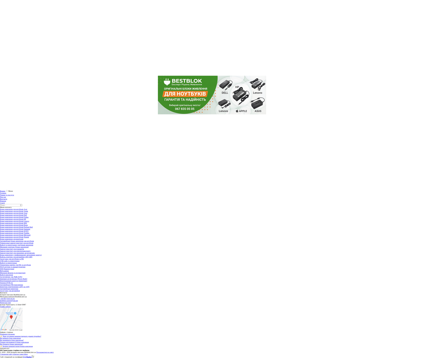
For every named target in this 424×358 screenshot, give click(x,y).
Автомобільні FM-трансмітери (11, 285)
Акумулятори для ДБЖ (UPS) (11, 277)
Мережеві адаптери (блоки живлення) (14, 247)
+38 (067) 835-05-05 (7, 299)
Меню (10, 191)
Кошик (3, 191)
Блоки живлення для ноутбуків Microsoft (15, 235)
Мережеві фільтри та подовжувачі (12, 273)
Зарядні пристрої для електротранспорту (15, 251)
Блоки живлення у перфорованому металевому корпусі (21, 255)
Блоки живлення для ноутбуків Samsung (15, 229)
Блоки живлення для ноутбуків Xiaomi (14, 237)
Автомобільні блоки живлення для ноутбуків (17, 241)
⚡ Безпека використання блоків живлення (16, 346)
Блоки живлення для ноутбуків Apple (14, 211)
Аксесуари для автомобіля (10, 291)
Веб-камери (4, 271)
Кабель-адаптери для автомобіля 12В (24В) (16, 257)
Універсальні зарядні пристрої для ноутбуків (16, 243)
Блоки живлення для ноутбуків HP (13, 219)
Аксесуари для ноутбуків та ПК (12, 259)
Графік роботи (5, 307)
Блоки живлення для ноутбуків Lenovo (14, 221)
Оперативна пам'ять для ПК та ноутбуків (15, 265)
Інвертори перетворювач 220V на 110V (15, 287)
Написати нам (5, 303)
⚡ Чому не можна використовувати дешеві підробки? (20, 336)
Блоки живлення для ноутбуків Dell (13, 215)
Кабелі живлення (6, 275)
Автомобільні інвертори (9, 289)
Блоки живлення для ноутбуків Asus (13, 213)
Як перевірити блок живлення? (12, 340)
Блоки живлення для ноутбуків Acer (13, 209)
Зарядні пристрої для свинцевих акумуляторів (17, 253)
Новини (3, 201)
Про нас (3, 197)
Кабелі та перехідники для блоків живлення (16, 245)
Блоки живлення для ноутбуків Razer (14, 225)
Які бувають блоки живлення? (11, 344)
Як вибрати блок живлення (10, 338)
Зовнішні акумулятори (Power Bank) (13, 279)
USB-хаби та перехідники (10, 261)
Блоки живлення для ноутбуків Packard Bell (16, 227)
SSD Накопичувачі (7, 269)
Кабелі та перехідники (8, 263)
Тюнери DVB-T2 (6, 283)
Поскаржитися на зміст (45, 352)
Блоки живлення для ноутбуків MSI (13, 223)
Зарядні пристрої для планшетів (12, 249)
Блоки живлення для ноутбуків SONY (14, 231)
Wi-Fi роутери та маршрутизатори (12, 267)
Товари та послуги (7, 195)
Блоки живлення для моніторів (11, 239)
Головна (3, 193)
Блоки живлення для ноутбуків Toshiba (14, 233)
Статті (2, 203)
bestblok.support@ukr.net (9, 301)
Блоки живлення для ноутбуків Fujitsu (14, 217)
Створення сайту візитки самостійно (14, 354)
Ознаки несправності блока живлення (14, 342)
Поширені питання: (7, 334)
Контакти (3, 199)
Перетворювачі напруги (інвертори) (13, 281)
